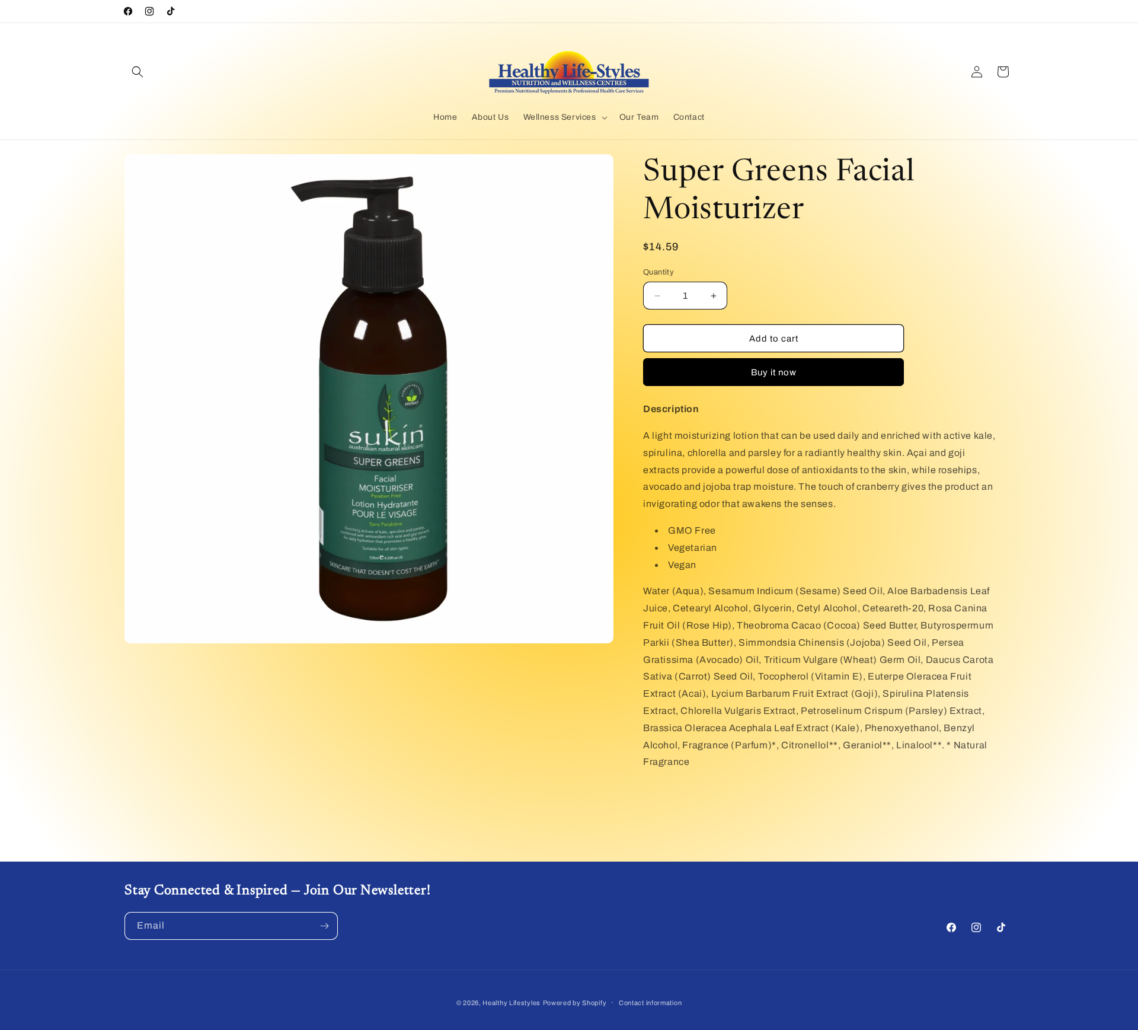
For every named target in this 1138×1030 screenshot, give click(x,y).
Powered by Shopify (575, 1002)
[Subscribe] (324, 926)
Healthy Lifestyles (511, 1002)
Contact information (650, 1002)
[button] (137, 72)
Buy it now (774, 372)
